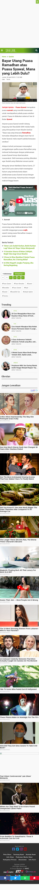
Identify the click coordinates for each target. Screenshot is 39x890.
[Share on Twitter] (15, 878)
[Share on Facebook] (5, 878)
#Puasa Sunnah (16, 288)
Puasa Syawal (21, 107)
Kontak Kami (31, 854)
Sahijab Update (8, 107)
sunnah (10, 110)
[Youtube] (25, 849)
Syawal (9, 119)
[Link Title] (2, 50)
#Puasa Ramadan (19, 283)
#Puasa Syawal (6, 283)
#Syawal (29, 283)
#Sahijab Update (28, 292)
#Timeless (5, 296)
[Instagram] (21, 849)
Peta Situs (7, 854)
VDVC (27, 868)
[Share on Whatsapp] (25, 878)
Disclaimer (23, 859)
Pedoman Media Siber (24, 857)
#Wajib (26, 288)
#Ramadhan (5, 288)
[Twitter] (17, 849)
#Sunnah (4, 292)
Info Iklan (10, 857)
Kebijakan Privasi (10, 859)
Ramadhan (26, 133)
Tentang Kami (18, 854)
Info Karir (32, 859)
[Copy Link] (34, 878)
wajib (25, 230)
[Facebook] (13, 849)
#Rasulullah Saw (15, 292)
